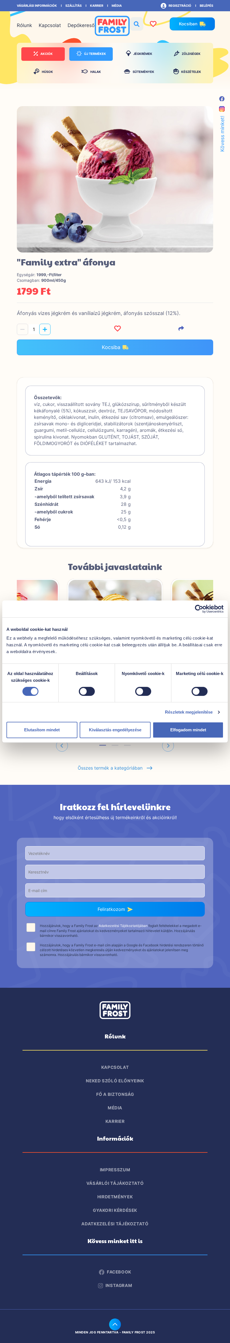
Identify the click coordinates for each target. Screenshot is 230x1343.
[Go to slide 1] (102, 745)
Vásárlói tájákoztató (115, 1183)
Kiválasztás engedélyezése (115, 729)
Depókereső (81, 25)
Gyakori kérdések (115, 1210)
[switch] (87, 691)
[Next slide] (168, 746)
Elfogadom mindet (188, 729)
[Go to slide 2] (115, 745)
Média (117, 6)
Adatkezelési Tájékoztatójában (123, 926)
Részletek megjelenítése (189, 712)
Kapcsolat (50, 25)
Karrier (96, 6)
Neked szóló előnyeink (115, 1080)
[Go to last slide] (62, 746)
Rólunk (24, 25)
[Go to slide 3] (127, 745)
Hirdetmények (115, 1196)
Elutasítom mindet (42, 729)
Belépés (206, 6)
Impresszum (115, 1169)
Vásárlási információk (37, 6)
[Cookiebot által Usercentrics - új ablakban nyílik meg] (199, 609)
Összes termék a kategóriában (112, 768)
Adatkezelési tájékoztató (114, 1223)
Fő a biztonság (115, 1094)
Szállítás (73, 6)
